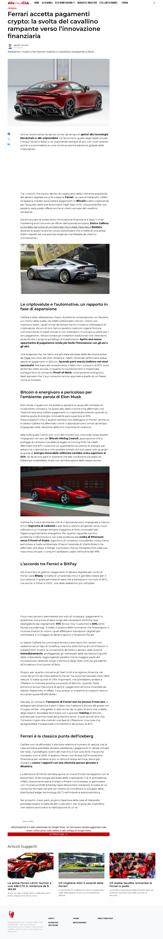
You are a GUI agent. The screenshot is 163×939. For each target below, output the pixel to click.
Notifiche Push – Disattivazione (53, 924)
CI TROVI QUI (57, 834)
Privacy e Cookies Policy (105, 918)
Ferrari (12, 8)
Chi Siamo (76, 918)
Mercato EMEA (28, 821)
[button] (154, 3)
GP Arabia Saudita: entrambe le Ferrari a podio (131, 885)
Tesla (27, 357)
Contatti (51, 918)
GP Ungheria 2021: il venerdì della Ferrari (81, 885)
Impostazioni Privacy (79, 923)
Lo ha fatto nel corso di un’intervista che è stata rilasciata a (61, 226)
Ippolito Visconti (21, 45)
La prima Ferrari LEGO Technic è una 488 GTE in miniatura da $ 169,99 (29, 886)
